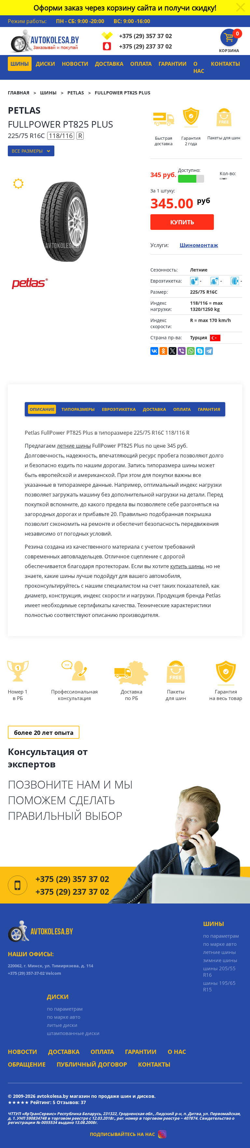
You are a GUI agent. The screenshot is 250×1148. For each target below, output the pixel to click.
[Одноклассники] (163, 351)
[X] (172, 351)
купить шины (186, 566)
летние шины (74, 445)
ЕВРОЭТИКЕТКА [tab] (119, 409)
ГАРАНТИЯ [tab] (209, 409)
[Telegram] (209, 351)
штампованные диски (73, 1033)
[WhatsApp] (191, 351)
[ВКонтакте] (154, 351)
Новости (75, 63)
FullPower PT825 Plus (122, 93)
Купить (182, 222)
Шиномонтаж (199, 245)
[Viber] (182, 351)
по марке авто (220, 944)
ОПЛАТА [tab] (182, 409)
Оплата (141, 63)
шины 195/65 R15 (219, 986)
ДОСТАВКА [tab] (154, 409)
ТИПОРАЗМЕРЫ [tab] (78, 409)
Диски (45, 63)
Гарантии (173, 63)
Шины (19, 63)
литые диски (62, 1025)
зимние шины (220, 960)
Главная (18, 93)
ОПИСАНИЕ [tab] (42, 409)
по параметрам (221, 935)
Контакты (225, 63)
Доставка (109, 63)
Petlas (75, 93)
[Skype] (200, 351)
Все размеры (27, 151)
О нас (198, 67)
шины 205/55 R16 (219, 971)
